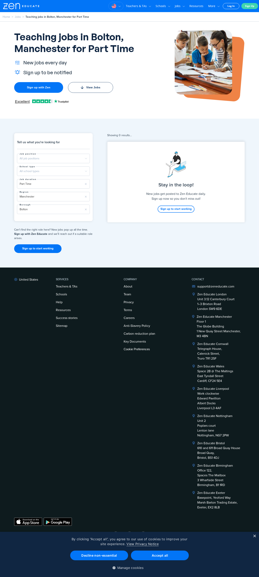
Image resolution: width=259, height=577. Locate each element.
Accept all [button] (160, 555)
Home (6, 17)
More (211, 6)
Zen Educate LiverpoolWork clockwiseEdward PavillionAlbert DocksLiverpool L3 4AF (213, 398)
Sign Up (249, 6)
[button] (130, 568)
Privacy (129, 302)
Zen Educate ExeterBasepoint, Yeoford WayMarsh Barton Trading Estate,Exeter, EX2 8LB (217, 500)
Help (59, 302)
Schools (161, 6)
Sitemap (61, 326)
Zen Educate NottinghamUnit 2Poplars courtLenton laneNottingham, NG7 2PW (214, 425)
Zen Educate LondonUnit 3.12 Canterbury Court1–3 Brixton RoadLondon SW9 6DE (216, 301)
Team (127, 294)
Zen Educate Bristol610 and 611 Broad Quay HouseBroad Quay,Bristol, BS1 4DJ (218, 450)
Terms (128, 310)
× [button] (254, 536)
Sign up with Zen (38, 87)
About (128, 286)
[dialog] (129, 554)
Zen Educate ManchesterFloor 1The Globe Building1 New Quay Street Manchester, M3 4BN (219, 326)
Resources (196, 6)
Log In (231, 6)
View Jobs (93, 87)
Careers (129, 318)
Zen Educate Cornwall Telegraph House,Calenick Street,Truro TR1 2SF (212, 351)
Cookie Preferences (137, 349)
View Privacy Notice (142, 544)
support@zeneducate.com (215, 286)
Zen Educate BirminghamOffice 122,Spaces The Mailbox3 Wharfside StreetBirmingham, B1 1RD (215, 475)
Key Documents (135, 342)
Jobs (177, 6)
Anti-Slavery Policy (137, 326)
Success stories (66, 318)
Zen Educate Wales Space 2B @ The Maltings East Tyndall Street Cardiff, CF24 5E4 (215, 373)
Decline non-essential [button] (99, 555)
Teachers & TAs (136, 6)
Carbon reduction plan (139, 334)
